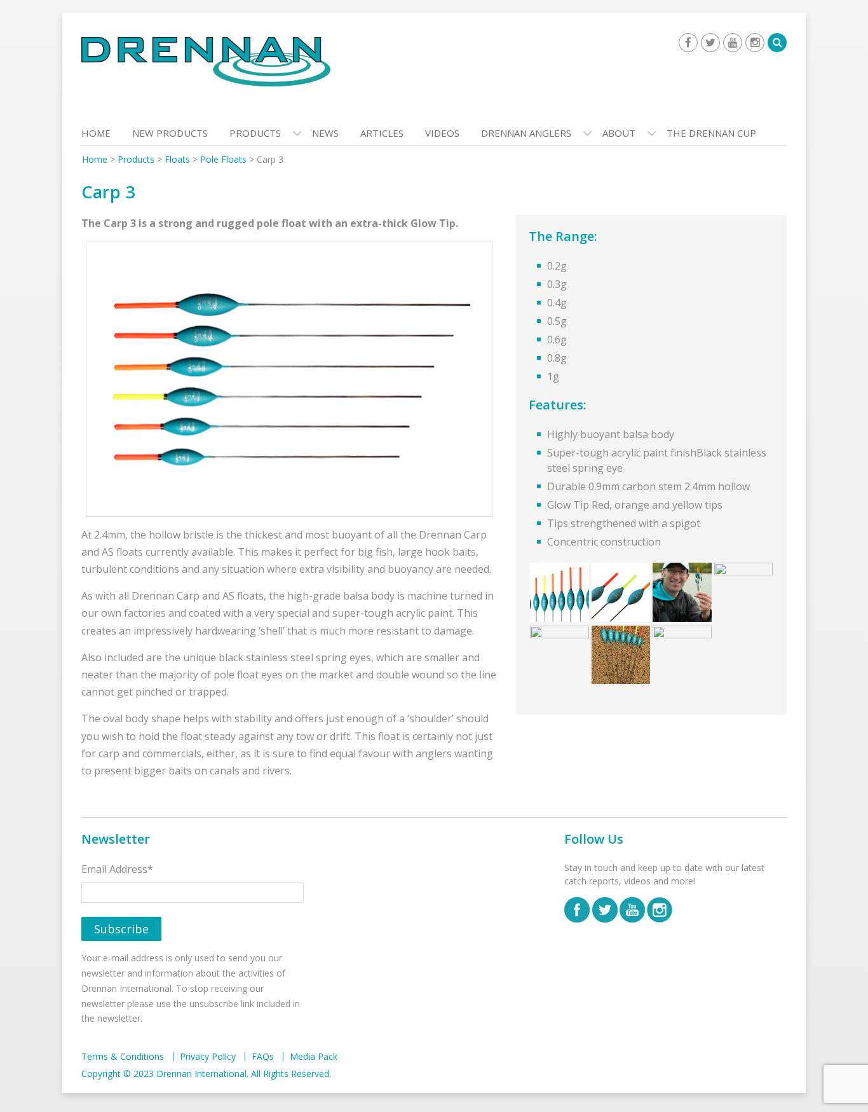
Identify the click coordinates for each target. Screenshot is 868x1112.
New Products (170, 133)
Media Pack (313, 1056)
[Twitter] (710, 42)
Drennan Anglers (526, 133)
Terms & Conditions (122, 1056)
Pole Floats (223, 159)
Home (96, 133)
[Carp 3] (559, 592)
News (325, 133)
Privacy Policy (208, 1056)
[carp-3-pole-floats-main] (289, 379)
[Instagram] (754, 42)
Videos (442, 133)
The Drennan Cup (711, 133)
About (618, 133)
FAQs (263, 1056)
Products (255, 133)
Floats (177, 159)
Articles (381, 133)
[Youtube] (732, 42)
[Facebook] (688, 42)
